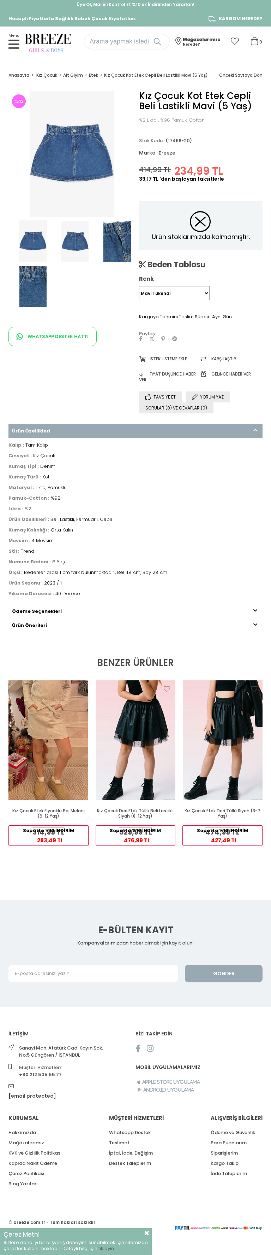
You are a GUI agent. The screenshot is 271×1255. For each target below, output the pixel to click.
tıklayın (106, 1248)
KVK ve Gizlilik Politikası (35, 1153)
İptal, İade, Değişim (131, 1153)
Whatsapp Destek (130, 1132)
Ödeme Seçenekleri (37, 611)
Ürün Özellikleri (31, 431)
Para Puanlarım (229, 1142)
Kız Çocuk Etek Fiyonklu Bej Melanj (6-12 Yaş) (48, 813)
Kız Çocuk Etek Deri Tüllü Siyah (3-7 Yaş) (222, 813)
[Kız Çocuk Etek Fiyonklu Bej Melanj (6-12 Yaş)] (48, 740)
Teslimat (119, 1142)
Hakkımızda (22, 1132)
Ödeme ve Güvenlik (233, 1132)
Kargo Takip (225, 1163)
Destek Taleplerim (130, 1163)
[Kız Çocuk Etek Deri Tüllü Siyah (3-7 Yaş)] (222, 740)
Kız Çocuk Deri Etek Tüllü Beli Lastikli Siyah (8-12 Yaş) (135, 813)
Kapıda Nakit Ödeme (32, 1163)
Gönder (224, 973)
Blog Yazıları (23, 1183)
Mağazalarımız (26, 1142)
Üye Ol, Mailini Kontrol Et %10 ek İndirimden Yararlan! (135, 4)
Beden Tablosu (175, 264)
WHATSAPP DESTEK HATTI (57, 336)
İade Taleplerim (229, 1173)
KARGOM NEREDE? (240, 19)
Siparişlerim (224, 1153)
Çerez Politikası (26, 1173)
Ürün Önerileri (29, 625)
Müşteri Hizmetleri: (40, 1071)
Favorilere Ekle (80, 689)
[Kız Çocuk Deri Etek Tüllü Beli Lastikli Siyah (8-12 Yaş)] (136, 740)
